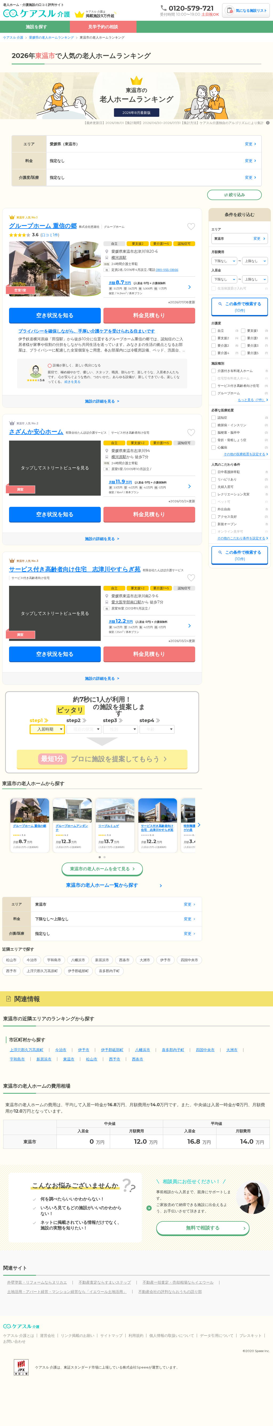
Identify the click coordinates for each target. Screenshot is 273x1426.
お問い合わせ (14, 1341)
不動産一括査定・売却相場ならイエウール (178, 1282)
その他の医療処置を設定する (244, 454)
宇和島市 (54, 960)
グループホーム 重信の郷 (43, 225)
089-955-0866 (167, 270)
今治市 (32, 960)
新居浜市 (102, 960)
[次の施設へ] (199, 825)
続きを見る (72, 382)
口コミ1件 (50, 235)
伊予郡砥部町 (78, 971)
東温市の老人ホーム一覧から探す (102, 885)
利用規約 (136, 1335)
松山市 (11, 960)
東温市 (68, 1059)
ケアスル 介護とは (18, 1335)
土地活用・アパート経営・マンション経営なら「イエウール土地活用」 (67, 1291)
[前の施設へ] (4, 825)
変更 (248, 144)
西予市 (11, 971)
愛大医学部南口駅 (126, 602)
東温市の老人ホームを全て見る (100, 868)
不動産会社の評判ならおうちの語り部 (170, 1291)
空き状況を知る (55, 315)
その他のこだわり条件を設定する (241, 538)
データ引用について (217, 1335)
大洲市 (145, 960)
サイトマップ (111, 1335)
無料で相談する (203, 1228)
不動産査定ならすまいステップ (105, 1282)
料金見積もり (149, 315)
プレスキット (250, 1335)
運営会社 (47, 1335)
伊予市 (165, 960)
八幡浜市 (78, 960)
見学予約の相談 (103, 26)
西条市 (124, 960)
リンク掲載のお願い (77, 1335)
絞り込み (237, 194)
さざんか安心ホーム (36, 431)
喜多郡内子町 (109, 971)
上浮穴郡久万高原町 (42, 971)
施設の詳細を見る (100, 401)
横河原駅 (118, 257)
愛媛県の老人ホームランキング (51, 37)
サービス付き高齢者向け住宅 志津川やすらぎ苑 (74, 569)
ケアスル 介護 (13, 37)
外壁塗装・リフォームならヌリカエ (37, 1282)
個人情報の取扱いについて (171, 1335)
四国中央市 (189, 960)
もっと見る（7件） (251, 400)
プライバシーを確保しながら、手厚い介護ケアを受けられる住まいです (86, 331)
